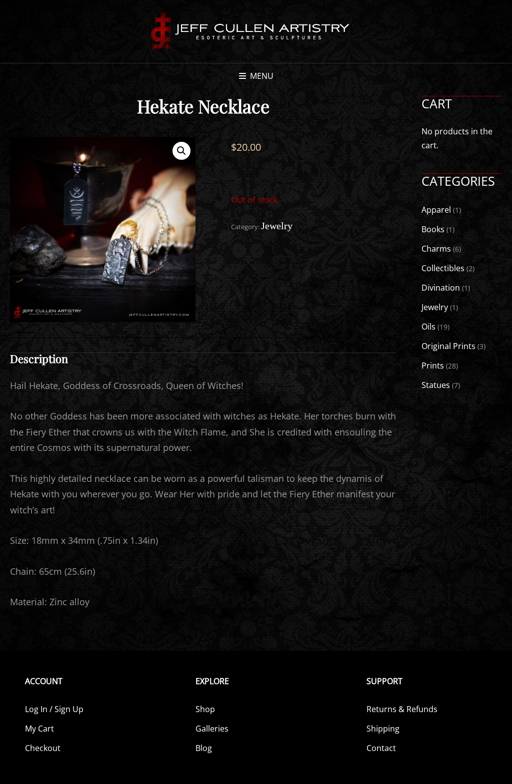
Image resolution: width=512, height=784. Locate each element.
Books (433, 229)
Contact (381, 748)
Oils (429, 326)
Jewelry (276, 225)
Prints (433, 365)
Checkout (42, 748)
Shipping (383, 728)
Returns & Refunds (402, 709)
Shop (205, 709)
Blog (204, 748)
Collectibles (443, 268)
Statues (436, 385)
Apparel (436, 209)
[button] (181, 151)
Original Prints (449, 346)
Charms (436, 248)
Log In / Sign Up (54, 709)
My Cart (39, 728)
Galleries (212, 728)
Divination (441, 287)
